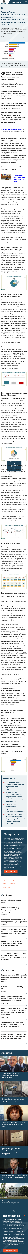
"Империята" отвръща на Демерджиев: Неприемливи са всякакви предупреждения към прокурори (13, 1151)
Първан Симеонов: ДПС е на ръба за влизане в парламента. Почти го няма (14, 1177)
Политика (5, 8)
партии (4, 883)
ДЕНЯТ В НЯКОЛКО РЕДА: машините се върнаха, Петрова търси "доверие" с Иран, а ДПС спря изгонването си (15, 818)
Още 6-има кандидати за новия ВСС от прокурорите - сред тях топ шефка (14, 1124)
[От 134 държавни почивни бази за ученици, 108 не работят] (14, 1191)
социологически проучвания (10, 880)
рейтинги (12, 883)
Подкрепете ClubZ (10, 1250)
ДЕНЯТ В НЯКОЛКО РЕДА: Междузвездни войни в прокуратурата (10, 1075)
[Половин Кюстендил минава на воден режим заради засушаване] (14, 1089)
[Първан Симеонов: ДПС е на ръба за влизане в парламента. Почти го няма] (14, 1166)
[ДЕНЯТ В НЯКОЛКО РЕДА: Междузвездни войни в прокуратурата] (14, 1064)
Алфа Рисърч (6, 887)
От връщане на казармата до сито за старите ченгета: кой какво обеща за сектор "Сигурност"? (14, 796)
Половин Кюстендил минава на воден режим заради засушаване (13, 1100)
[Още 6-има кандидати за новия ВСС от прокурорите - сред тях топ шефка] (14, 1113)
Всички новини (17, 2)
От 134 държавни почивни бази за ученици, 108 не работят (14, 1202)
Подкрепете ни (10, 871)
